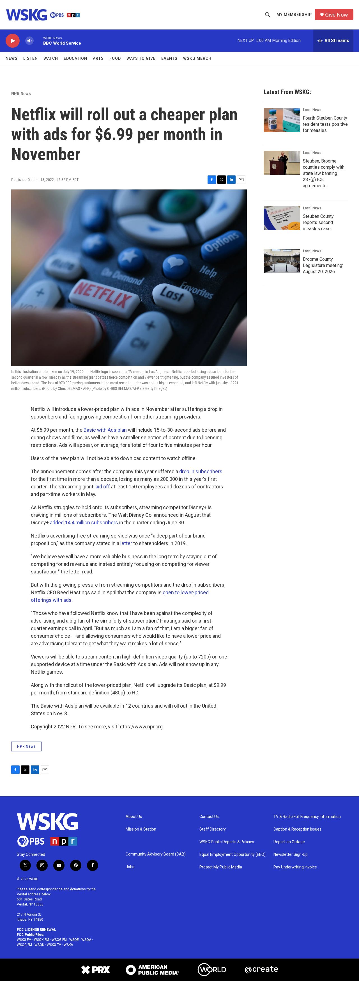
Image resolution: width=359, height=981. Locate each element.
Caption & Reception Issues (297, 829)
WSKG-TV (54, 945)
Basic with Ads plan (105, 430)
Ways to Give (141, 58)
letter (126, 543)
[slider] (38, 41)
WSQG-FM (59, 940)
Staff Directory (212, 829)
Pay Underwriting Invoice (295, 867)
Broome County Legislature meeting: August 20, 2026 (323, 265)
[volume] (29, 41)
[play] (12, 41)
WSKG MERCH (197, 58)
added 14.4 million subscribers (84, 522)
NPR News (21, 93)
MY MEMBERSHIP (294, 14)
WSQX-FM (41, 940)
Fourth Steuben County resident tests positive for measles (325, 124)
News (12, 58)
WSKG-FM (24, 940)
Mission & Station (141, 829)
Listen (30, 58)
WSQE (74, 940)
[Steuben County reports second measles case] (282, 218)
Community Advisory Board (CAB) (156, 854)
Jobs (130, 867)
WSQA (86, 940)
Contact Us (209, 817)
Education (75, 58)
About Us (134, 817)
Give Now (336, 15)
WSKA (68, 945)
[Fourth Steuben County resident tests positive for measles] (282, 120)
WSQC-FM (24, 945)
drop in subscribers (200, 471)
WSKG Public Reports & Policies (226, 842)
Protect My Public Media (220, 867)
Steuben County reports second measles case (318, 222)
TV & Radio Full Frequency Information (307, 817)
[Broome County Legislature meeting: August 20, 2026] (282, 261)
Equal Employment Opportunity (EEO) (232, 854)
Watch (50, 58)
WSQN (39, 945)
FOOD (115, 58)
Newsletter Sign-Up (290, 854)
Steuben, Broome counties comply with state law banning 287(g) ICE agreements (323, 173)
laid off (102, 487)
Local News (312, 110)
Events (169, 58)
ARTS (98, 58)
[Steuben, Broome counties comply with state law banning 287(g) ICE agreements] (282, 163)
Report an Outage (289, 842)
